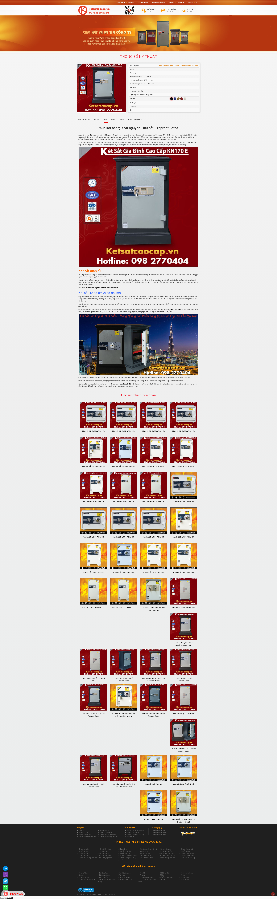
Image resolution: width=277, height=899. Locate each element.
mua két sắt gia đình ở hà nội (183, 784)
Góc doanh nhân (143, 2)
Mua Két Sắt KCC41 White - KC (123, 431)
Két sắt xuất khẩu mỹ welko (135, 830)
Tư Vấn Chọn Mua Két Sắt (128, 855)
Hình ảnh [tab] (97, 119)
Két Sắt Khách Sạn (106, 832)
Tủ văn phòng (185, 877)
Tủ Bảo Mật (130, 837)
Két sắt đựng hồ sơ (105, 858)
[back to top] (273, 894)
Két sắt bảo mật (124, 853)
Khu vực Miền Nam (159, 835)
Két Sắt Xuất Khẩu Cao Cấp (135, 835)
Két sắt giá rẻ (185, 851)
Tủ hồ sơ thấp (103, 873)
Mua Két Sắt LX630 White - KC (93, 572)
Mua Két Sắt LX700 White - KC (153, 572)
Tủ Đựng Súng (104, 830)
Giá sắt (81, 875)
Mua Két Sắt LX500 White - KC (183, 537)
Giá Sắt (162, 879)
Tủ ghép (122, 875)
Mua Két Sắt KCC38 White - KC (93, 431)
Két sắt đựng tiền (125, 851)
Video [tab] (113, 119)
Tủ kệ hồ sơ (185, 879)
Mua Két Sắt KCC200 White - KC (123, 501)
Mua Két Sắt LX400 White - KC (93, 537)
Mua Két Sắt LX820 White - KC (183, 572)
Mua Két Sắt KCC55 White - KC (123, 466)
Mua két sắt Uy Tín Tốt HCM (183, 713)
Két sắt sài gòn (84, 849)
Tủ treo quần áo (104, 875)
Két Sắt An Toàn (83, 832)
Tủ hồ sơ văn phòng (146, 877)
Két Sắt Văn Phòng (132, 832)
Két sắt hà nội (103, 851)
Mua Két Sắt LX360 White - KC (183, 501)
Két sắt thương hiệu (167, 853)
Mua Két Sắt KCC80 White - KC (183, 431)
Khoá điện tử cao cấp (188, 858)
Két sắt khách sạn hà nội (148, 849)
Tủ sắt (183, 875)
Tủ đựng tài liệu (84, 877)
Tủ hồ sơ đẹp (83, 873)
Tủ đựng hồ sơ (104, 877)
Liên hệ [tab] (121, 119)
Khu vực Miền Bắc (159, 830)
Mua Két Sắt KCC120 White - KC (183, 466)
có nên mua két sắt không (153, 819)
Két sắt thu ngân (84, 855)
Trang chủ (122, 2)
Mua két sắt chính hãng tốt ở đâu (183, 607)
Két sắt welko (144, 851)
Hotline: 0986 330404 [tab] (135, 119)
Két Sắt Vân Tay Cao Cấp (108, 835)
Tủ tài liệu (143, 873)
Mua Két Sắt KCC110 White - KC (153, 466)
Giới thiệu (131, 2)
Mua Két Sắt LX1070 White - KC (93, 607)
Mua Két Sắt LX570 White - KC (123, 572)
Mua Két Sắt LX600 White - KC (123, 537)
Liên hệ (190, 2)
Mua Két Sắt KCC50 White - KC (93, 466)
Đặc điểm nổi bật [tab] (84, 119)
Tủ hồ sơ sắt (164, 873)
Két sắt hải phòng (105, 849)
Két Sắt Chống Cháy (84, 835)
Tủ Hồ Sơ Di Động (125, 879)
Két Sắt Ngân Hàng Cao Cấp (109, 837)
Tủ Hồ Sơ (81, 830)
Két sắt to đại (83, 853)
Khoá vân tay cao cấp (167, 858)
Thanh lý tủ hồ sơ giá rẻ (87, 879)
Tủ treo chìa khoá (187, 873)
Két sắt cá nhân (145, 853)
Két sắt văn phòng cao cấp (88, 858)
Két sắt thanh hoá (187, 849)
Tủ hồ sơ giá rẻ (124, 877)
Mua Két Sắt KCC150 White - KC (93, 501)
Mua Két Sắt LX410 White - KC (153, 537)
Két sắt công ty (104, 853)
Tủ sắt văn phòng (125, 873)
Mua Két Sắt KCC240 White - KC (153, 501)
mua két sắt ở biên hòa (153, 784)
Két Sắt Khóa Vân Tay (167, 855)
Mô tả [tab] (106, 119)
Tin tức (171, 2)
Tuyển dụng (180, 2)
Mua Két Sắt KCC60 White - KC (153, 431)
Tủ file (162, 875)
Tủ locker (143, 875)
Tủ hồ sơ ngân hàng (167, 877)
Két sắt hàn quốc (166, 851)
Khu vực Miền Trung (160, 832)
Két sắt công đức (105, 855)
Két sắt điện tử (84, 851)
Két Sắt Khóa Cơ (145, 855)
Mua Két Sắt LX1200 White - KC (123, 607)
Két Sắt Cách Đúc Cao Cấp (87, 837)
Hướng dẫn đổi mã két (158, 2)
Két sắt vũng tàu (165, 849)
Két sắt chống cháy (187, 853)
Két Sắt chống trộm (146, 858)
